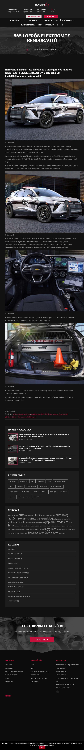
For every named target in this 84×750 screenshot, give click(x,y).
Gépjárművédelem (17, 20)
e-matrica (37, 497)
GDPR (32, 668)
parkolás (35, 491)
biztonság (25, 491)
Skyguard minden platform (18, 596)
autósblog (19, 414)
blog (32, 414)
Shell (35, 529)
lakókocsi (45, 526)
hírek (19, 417)
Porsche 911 (23, 529)
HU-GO (70, 522)
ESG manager (47, 20)
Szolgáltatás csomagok (64, 20)
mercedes (63, 491)
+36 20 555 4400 (61, 671)
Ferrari (12, 497)
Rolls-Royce (29, 529)
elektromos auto (53, 414)
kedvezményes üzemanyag (29, 526)
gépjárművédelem (11, 417)
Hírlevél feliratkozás (39, 678)
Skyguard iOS (13, 591)
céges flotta (62, 519)
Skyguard (32, 417)
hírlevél (51, 17)
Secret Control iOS (15, 582)
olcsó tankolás (69, 526)
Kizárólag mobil (14, 554)
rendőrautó (25, 417)
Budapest (56, 519)
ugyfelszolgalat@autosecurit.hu (68, 665)
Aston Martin (11, 515)
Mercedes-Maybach (60, 526)
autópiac (20, 486)
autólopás (53, 491)
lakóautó (39, 526)
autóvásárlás (14, 491)
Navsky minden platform (17, 568)
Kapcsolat (49, 25)
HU (52, 10)
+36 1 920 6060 (41, 10)
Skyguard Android (15, 587)
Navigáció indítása (64, 688)
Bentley (36, 519)
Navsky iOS (12, 563)
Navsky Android (14, 558)
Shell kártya (40, 529)
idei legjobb (17, 526)
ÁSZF (32, 665)
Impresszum (35, 675)
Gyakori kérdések (28, 25)
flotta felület (34, 17)
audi (17, 515)
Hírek (40, 25)
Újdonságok (43, 486)
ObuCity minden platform (17, 573)
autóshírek (26, 414)
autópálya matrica (24, 497)
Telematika (33, 20)
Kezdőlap (8, 665)
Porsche (17, 529)
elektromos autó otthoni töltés (33, 522)
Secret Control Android (17, 577)
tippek (44, 491)
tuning (14, 533)
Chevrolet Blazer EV (40, 414)
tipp (65, 529)
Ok (42, 747)
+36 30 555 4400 (61, 675)
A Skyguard (9, 668)
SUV (63, 529)
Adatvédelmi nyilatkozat (40, 671)
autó (14, 414)
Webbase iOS (12, 601)
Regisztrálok (42, 640)
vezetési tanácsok (22, 533)
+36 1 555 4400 (27, 10)
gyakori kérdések (11, 675)
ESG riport (34, 681)
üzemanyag (61, 533)
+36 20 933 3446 (12, 10)
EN (55, 10)
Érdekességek (63, 414)
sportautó (59, 529)
